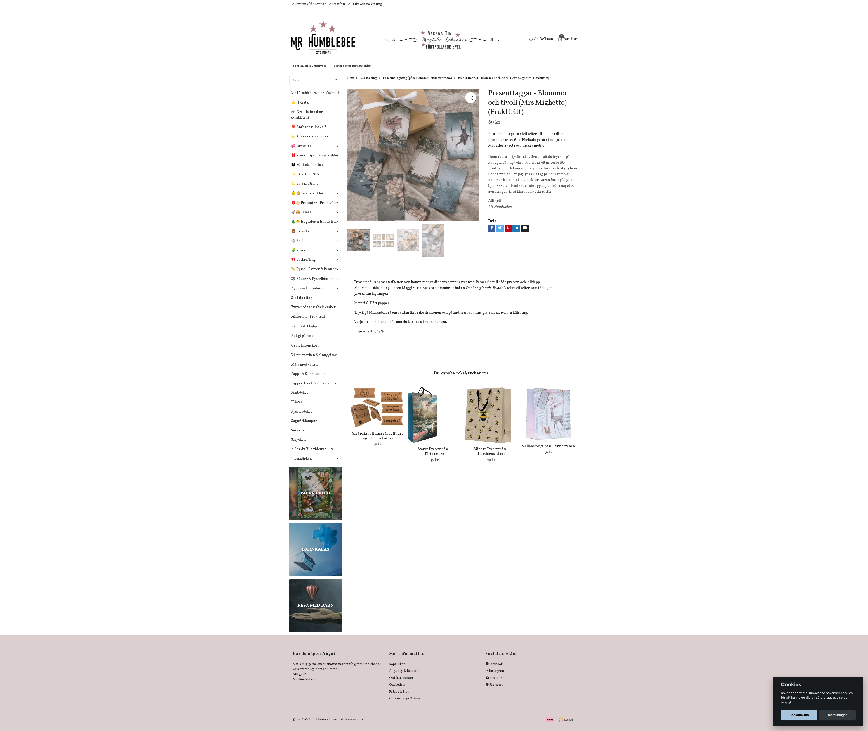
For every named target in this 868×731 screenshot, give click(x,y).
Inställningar (837, 715)
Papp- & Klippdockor (308, 378)
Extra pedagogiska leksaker (313, 311)
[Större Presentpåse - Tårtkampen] (434, 419)
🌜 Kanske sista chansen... (312, 141)
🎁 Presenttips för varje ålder (315, 160)
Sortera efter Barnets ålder (352, 71)
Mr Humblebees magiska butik (315, 97)
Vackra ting (368, 82)
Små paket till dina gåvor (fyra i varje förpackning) (377, 440)
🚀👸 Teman (301, 216)
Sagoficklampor (304, 425)
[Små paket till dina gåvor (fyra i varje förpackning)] (377, 411)
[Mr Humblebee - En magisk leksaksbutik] (327, 42)
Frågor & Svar (399, 696)
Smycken (298, 444)
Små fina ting (301, 302)
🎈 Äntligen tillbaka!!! (308, 131)
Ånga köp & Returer (403, 675)
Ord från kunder (401, 682)
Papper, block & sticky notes (313, 388)
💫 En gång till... (304, 188)
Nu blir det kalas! (305, 331)
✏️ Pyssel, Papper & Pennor (313, 273)
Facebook (496, 669)
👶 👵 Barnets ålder (307, 198)
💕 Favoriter (301, 150)
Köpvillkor (397, 669)
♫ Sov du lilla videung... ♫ (312, 453)
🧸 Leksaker (301, 236)
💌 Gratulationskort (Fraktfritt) (307, 119)
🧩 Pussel (299, 255)
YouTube (495, 682)
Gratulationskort (305, 350)
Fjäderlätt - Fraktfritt (308, 321)
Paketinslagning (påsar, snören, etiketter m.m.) (417, 82)
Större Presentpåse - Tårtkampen (434, 456)
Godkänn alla (799, 715)
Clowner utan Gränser (405, 703)
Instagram (496, 675)
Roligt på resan (303, 340)
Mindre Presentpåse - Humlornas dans (491, 456)
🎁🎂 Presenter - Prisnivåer (314, 207)
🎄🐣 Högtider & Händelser (314, 226)
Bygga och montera (307, 293)
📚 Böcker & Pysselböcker (312, 283)
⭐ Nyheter (300, 107)
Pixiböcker (299, 397)
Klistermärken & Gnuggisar (314, 359)
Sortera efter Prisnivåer (309, 71)
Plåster (296, 406)
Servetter (298, 435)
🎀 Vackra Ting (303, 264)
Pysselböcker (301, 416)
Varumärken (301, 463)
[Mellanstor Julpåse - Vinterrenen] (548, 418)
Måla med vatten (304, 369)
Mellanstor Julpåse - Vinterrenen (548, 450)
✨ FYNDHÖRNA (305, 178)
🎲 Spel (297, 245)
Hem (350, 82)
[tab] (356, 275)
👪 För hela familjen (307, 169)
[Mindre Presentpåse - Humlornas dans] (491, 419)
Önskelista (397, 689)
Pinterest (496, 689)
